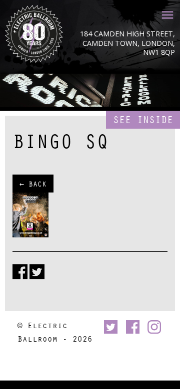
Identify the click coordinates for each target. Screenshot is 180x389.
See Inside (143, 119)
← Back (33, 184)
